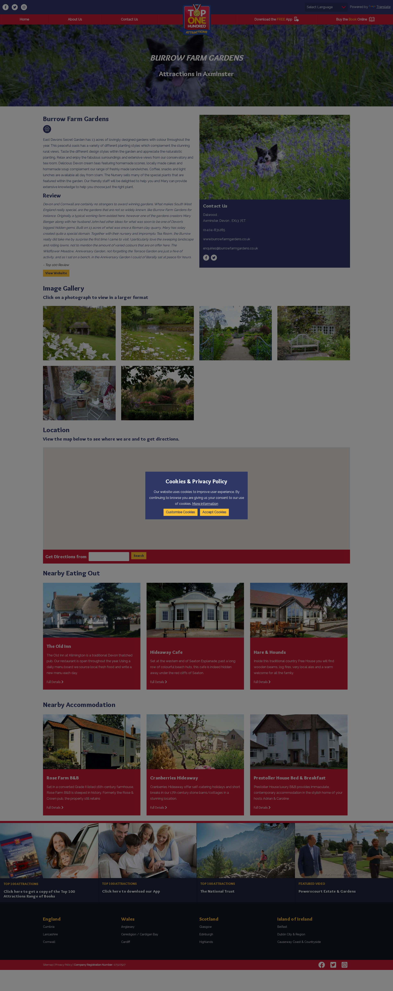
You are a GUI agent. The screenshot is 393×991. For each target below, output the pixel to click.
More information (205, 504)
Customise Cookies (180, 512)
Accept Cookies (214, 512)
